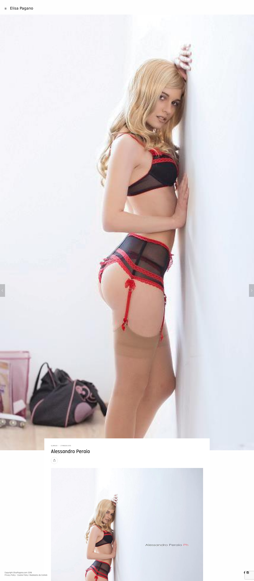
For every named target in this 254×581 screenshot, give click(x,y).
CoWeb (44, 575)
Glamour (54, 446)
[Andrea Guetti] (251, 290)
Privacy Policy (10, 575)
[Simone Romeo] (2, 290)
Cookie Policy (22, 575)
